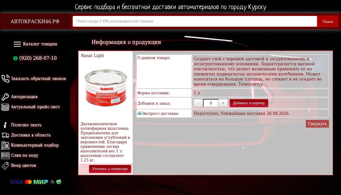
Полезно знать (26, 124)
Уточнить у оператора (110, 169)
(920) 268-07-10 (37, 58)
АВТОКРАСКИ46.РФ (35, 21)
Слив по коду (24, 155)
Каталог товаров (39, 43)
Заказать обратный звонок (38, 78)
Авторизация (24, 96)
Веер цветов (23, 165)
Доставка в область (30, 134)
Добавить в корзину (249, 103)
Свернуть (317, 123)
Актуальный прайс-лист (35, 106)
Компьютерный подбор (34, 145)
